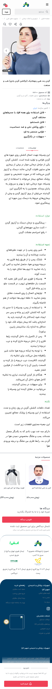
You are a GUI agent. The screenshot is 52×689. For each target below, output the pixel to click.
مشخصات (20, 148)
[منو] (47, 4)
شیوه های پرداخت (19, 593)
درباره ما (47, 602)
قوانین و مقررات (44, 633)
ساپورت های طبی (12, 18)
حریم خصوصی (45, 628)
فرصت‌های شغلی (44, 593)
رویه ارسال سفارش (18, 598)
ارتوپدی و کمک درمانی (29, 18)
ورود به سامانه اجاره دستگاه (15, 602)
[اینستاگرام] (48, 609)
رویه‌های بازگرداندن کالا (42, 624)
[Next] (6, 51)
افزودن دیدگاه (26, 519)
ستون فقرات (33, 95)
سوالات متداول (44, 619)
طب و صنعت (41, 98)
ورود (6, 11)
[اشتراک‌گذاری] (15, 24)
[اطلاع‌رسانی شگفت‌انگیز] (20, 24)
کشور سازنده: (43, 108)
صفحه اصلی (45, 18)
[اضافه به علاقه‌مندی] (10, 24)
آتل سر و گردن (22, 95)
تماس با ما (46, 597)
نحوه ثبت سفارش (19, 589)
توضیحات (32, 148)
